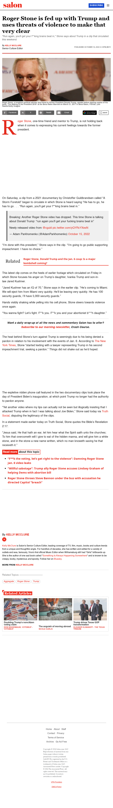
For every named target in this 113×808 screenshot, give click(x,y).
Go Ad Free (61, 742)
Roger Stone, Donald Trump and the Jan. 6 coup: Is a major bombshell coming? (59, 261)
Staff (63, 729)
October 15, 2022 (79, 234)
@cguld (47, 228)
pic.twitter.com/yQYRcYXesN (70, 228)
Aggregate (9, 581)
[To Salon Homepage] (12, 5)
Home (49, 729)
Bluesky (58, 559)
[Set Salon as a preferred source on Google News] (90, 112)
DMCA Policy (56, 787)
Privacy (60, 733)
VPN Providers (56, 782)
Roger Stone (23, 581)
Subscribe (96, 5)
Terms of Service (56, 738)
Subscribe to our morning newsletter (45, 327)
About (57, 729)
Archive (50, 742)
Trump (36, 581)
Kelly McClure (13, 46)
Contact (51, 733)
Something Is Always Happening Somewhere (65, 556)
